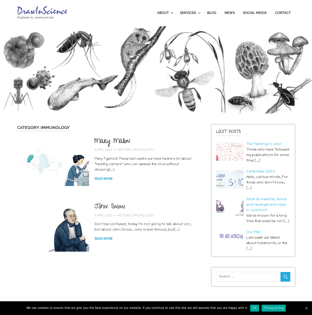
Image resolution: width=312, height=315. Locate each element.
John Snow (110, 207)
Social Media (255, 13)
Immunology (143, 150)
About (163, 13)
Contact (283, 13)
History (124, 150)
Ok (254, 308)
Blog (211, 13)
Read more (104, 178)
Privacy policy (274, 308)
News (230, 13)
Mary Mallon (112, 142)
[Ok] (306, 308)
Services (188, 13)
